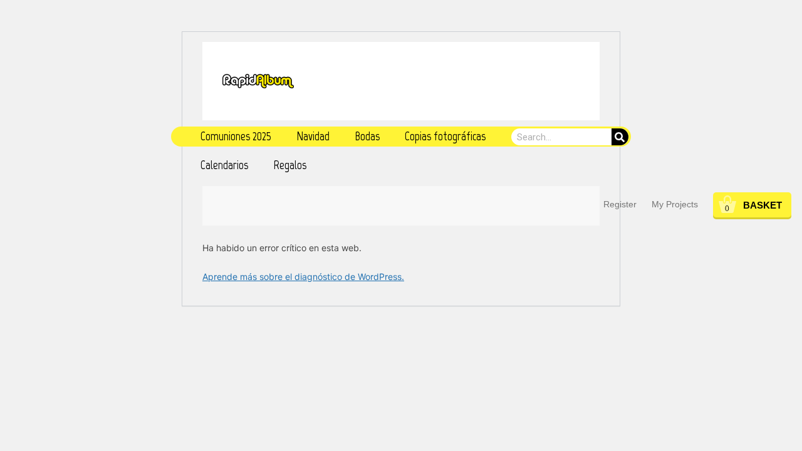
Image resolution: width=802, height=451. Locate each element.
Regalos (289, 165)
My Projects (675, 204)
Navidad (313, 136)
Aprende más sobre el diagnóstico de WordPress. (303, 276)
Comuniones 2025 (235, 136)
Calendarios (224, 165)
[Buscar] (620, 136)
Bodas (367, 136)
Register (620, 204)
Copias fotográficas (445, 136)
